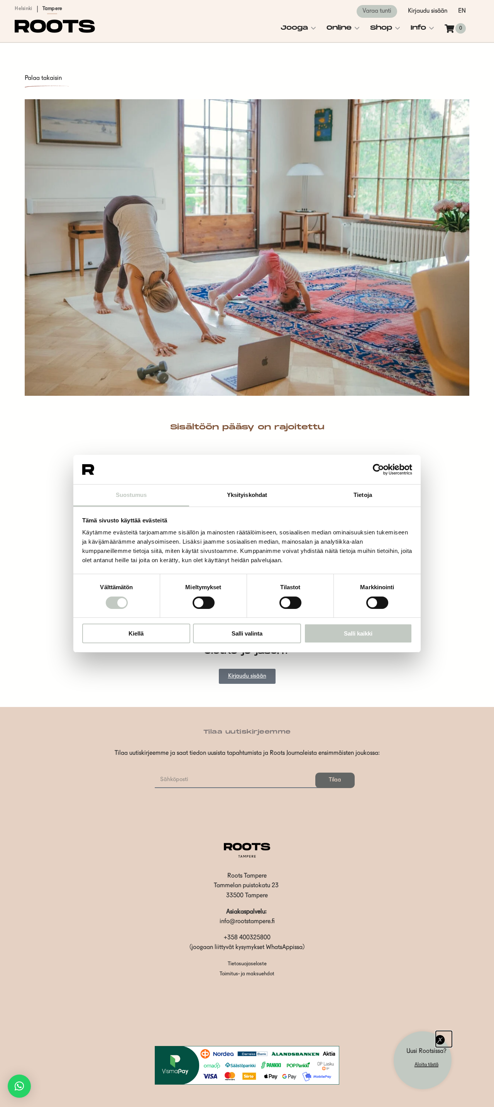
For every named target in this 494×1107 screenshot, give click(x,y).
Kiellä (136, 633)
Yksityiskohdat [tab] (247, 495)
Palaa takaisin (43, 78)
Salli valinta (247, 633)
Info (418, 28)
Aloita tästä (426, 1064)
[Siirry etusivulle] (55, 31)
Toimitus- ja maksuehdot (247, 973)
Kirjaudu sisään (427, 11)
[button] (19, 1086)
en (462, 11)
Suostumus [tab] (131, 495)
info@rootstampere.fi (247, 922)
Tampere (52, 8)
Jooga (294, 28)
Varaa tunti (376, 11)
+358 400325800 (247, 938)
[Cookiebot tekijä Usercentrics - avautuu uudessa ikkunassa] (378, 469)
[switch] (204, 603)
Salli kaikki (358, 633)
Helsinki (23, 8)
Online (339, 28)
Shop (381, 28)
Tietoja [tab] (363, 495)
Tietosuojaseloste (247, 963)
